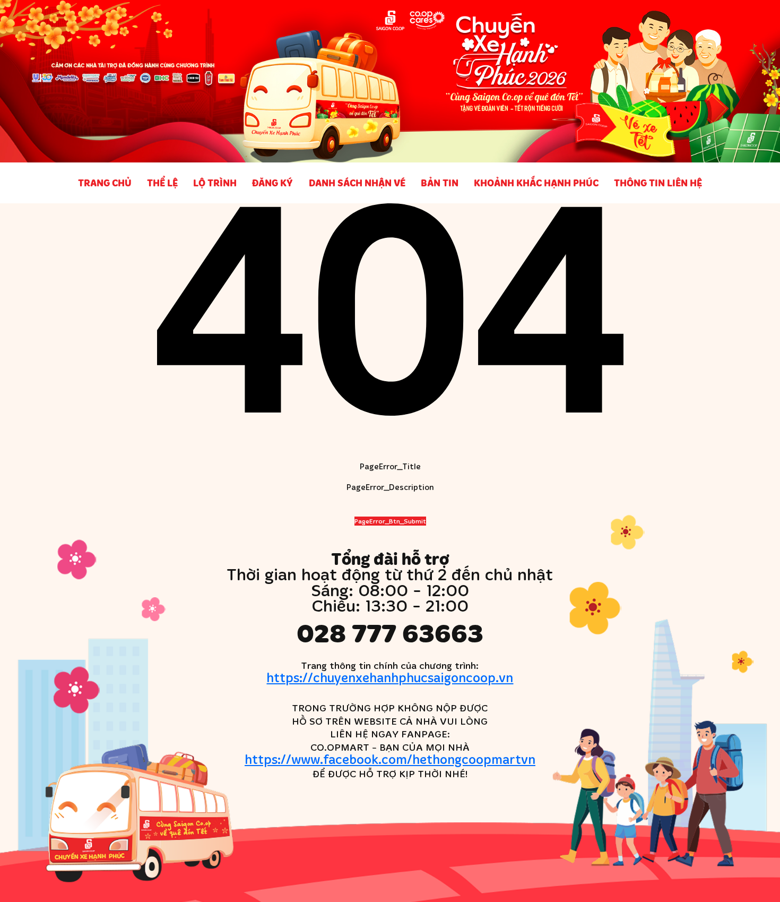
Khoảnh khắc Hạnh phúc (536, 183)
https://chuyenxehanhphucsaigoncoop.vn (389, 677)
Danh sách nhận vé (357, 183)
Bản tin (439, 183)
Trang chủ (105, 183)
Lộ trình (215, 183)
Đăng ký (272, 183)
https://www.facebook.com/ (390, 759)
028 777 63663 (390, 632)
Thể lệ (162, 183)
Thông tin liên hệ (658, 183)
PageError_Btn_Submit (390, 521)
